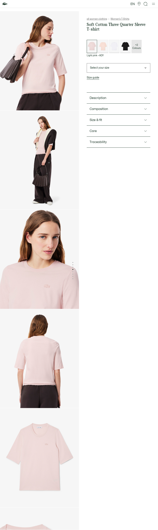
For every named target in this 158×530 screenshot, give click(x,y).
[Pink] (103, 46)
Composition (99, 109)
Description (98, 98)
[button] (139, 3)
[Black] (125, 46)
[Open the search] (145, 4)
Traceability (98, 142)
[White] (114, 46)
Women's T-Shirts (120, 19)
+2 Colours (136, 46)
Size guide (93, 77)
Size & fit (96, 120)
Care (93, 131)
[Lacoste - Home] (5, 4)
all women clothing (97, 19)
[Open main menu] (153, 4)
